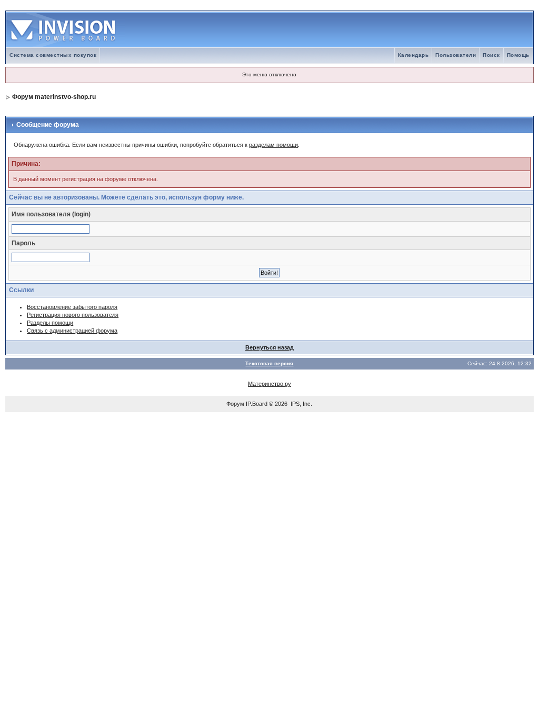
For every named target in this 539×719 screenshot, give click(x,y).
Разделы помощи (50, 322)
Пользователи (455, 55)
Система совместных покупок (52, 55)
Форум (235, 404)
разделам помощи (273, 145)
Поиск (491, 55)
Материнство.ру (269, 384)
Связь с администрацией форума (72, 330)
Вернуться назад (269, 347)
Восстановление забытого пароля (72, 307)
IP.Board (256, 404)
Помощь (518, 55)
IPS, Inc (301, 404)
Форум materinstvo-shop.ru (54, 97)
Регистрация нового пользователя (72, 315)
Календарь (413, 55)
